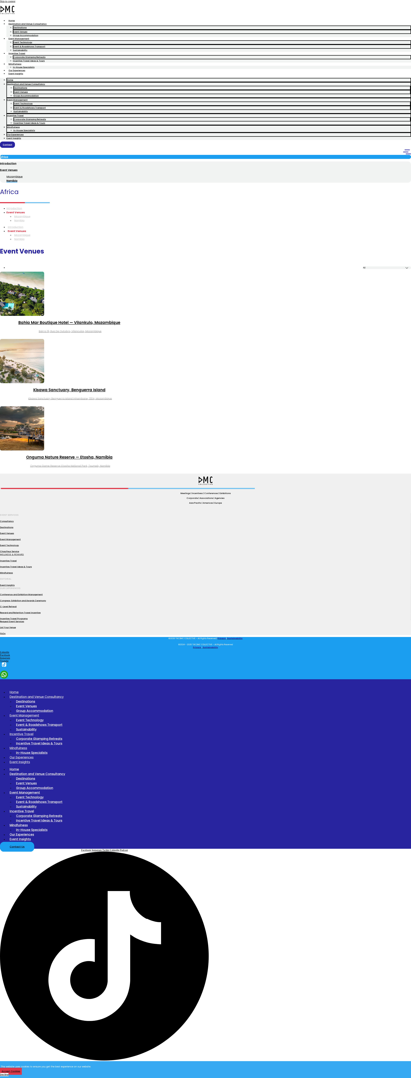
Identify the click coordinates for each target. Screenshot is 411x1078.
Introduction (8, 163)
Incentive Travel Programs (14, 618)
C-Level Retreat (8, 606)
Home (12, 20)
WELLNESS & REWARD (12, 554)
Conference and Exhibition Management (21, 594)
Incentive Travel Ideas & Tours (29, 60)
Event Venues (20, 31)
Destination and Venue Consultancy (28, 23)
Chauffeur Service (9, 551)
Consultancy (7, 521)
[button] (205, 157)
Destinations (20, 27)
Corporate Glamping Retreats (29, 57)
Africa (4, 157)
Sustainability (20, 50)
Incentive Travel (17, 53)
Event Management (19, 38)
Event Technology (22, 42)
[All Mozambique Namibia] (208, 267)
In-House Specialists (24, 67)
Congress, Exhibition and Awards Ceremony (23, 600)
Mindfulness (15, 64)
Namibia (19, 220)
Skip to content (7, 1)
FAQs (2, 633)
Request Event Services (12, 621)
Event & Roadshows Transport (29, 46)
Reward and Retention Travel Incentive (20, 612)
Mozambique (14, 176)
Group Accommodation (25, 35)
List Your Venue (8, 627)
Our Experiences (17, 70)
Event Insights (16, 73)
